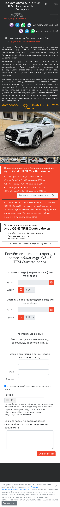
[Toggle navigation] (54, 17)
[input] (33, 282)
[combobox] (10, 400)
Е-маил (10, 379)
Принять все (9, 503)
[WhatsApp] (23, 25)
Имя (11, 372)
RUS (47, 4)
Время (10, 290)
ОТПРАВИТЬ (46, 454)
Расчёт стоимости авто (35, 195)
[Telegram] (17, 25)
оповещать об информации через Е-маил (28, 388)
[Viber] (11, 25)
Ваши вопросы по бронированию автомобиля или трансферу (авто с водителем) (26, 424)
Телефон (9, 395)
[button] (13, 160)
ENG (54, 4)
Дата (10, 282)
